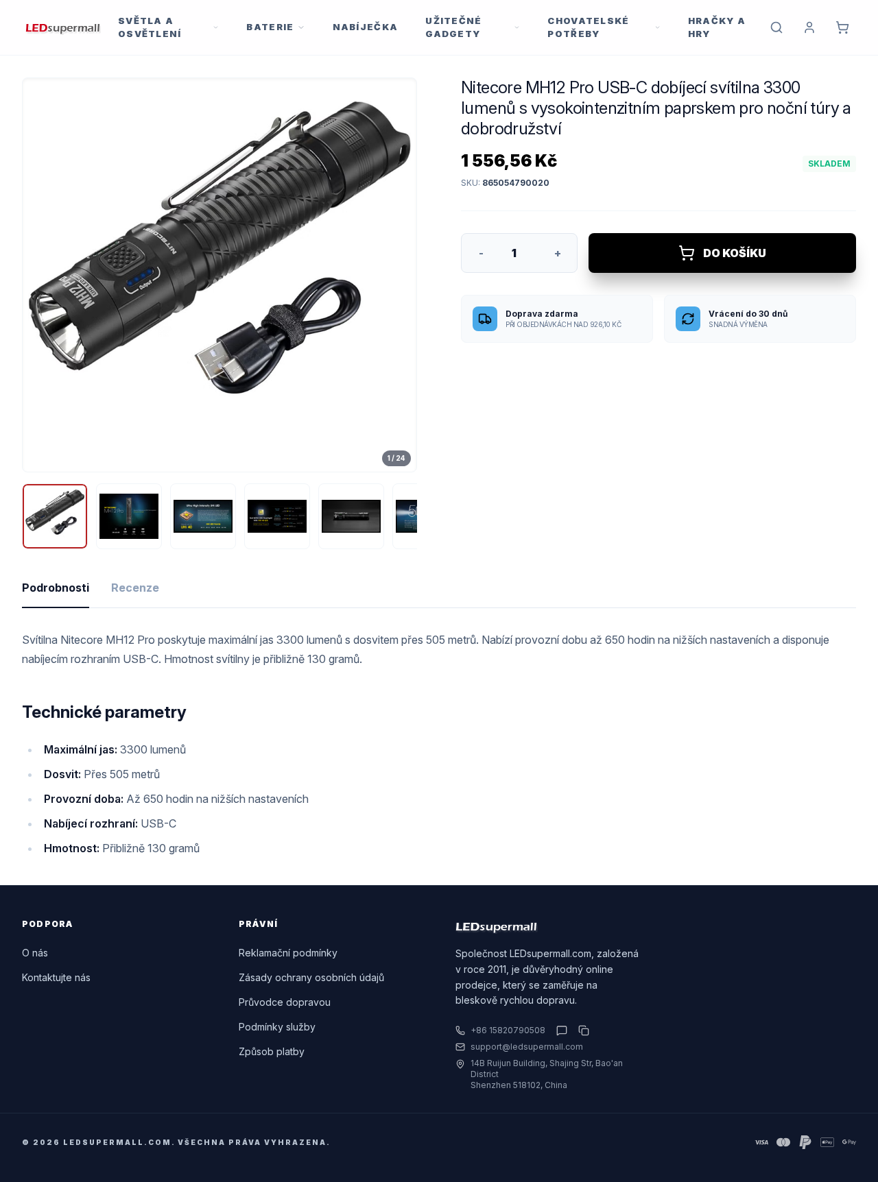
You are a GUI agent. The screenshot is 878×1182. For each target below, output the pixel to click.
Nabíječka (366, 26)
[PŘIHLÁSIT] (809, 27)
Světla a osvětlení (150, 27)
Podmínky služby (277, 1027)
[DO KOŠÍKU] (842, 27)
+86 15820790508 (508, 1030)
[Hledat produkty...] (776, 27)
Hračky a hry (717, 27)
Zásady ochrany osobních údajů (311, 977)
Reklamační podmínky (288, 952)
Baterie (270, 26)
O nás (35, 952)
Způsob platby (272, 1051)
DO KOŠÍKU (734, 253)
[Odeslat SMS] (561, 1030)
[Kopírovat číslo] (581, 1030)
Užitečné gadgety (453, 27)
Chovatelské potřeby (588, 27)
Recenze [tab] (135, 587)
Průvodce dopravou (285, 1002)
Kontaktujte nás (56, 977)
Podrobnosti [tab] (55, 587)
